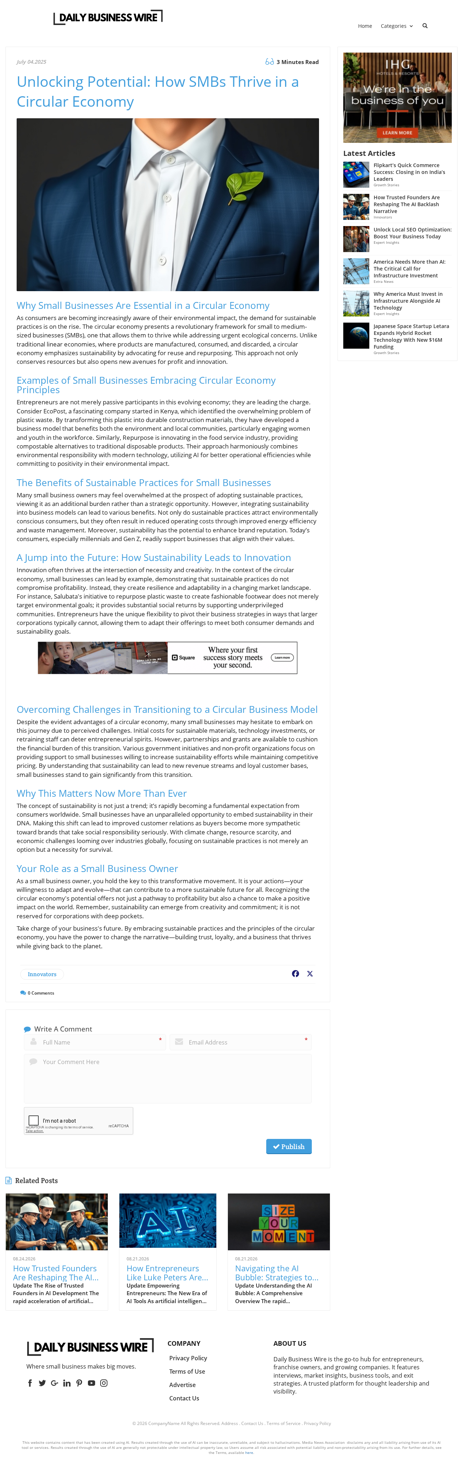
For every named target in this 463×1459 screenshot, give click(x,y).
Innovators (42, 974)
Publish (292, 1146)
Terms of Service (284, 1423)
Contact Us (252, 1423)
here (249, 1452)
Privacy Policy (317, 1423)
